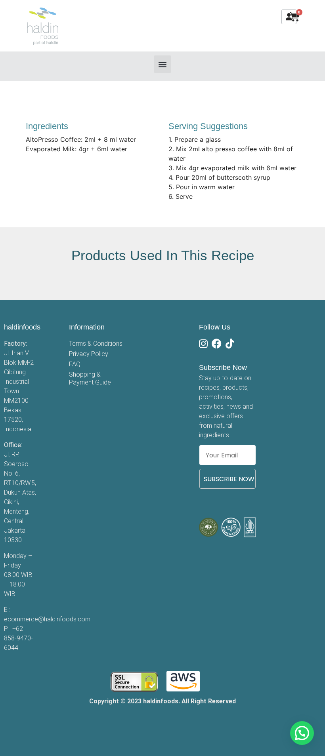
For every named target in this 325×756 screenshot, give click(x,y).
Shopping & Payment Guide (90, 378)
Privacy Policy (88, 354)
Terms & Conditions (95, 343)
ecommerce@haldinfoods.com (47, 619)
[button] (162, 64)
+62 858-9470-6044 (18, 638)
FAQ (74, 364)
